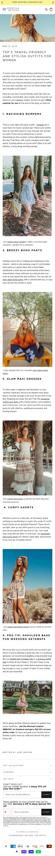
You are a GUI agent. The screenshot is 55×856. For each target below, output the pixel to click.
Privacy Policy (46, 824)
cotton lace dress (15, 499)
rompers (40, 125)
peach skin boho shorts (18, 627)
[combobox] (8, 812)
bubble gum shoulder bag (21, 659)
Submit (46, 794)
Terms (6, 826)
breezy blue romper (16, 242)
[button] (46, 9)
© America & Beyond (27, 832)
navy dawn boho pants (13, 280)
